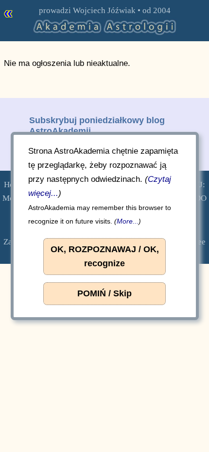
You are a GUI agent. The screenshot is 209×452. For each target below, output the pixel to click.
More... (128, 221)
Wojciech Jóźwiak (104, 10)
